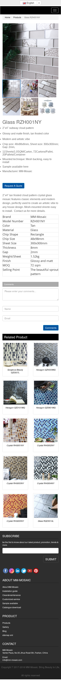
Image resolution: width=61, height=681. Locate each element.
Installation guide (10, 591)
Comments (50, 327)
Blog (4, 631)
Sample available (10, 603)
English (30, 2)
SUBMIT (50, 559)
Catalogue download (11, 607)
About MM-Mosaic (10, 586)
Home (7, 17)
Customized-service (11, 599)
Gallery (5, 626)
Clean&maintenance (11, 595)
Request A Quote (13, 185)
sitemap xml (7, 635)
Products (17, 17)
